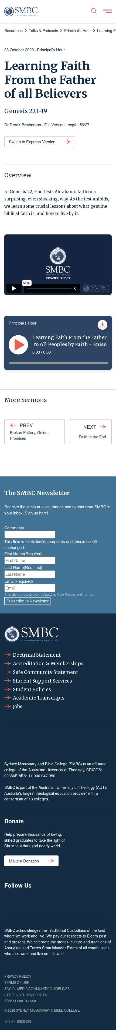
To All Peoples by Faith (60, 344)
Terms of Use (16, 982)
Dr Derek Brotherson (22, 124)
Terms (87, 594)
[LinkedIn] (58, 904)
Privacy (70, 594)
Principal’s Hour (51, 49)
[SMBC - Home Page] (20, 11)
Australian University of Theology (56, 769)
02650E (11, 775)
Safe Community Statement (45, 672)
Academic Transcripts (38, 698)
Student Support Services (42, 681)
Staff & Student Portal (26, 995)
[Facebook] (12, 904)
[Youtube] (103, 904)
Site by (9, 1021)
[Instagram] (35, 904)
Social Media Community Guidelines (37, 988)
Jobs (17, 707)
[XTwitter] (81, 904)
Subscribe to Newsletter (27, 600)
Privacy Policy (17, 976)
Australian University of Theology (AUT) (72, 787)
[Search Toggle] (94, 10)
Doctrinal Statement (37, 655)
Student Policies (32, 690)
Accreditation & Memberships (48, 664)
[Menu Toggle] (107, 10)
